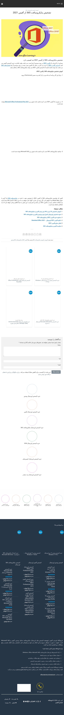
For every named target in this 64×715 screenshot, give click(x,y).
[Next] (6, 267)
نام (60, 359)
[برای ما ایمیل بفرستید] (32, 701)
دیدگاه (59, 345)
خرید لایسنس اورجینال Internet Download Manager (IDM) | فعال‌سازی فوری (19, 322)
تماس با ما (40, 692)
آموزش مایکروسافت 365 (30, 10)
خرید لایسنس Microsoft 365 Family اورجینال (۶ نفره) (47, 322)
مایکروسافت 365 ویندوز (16, 240)
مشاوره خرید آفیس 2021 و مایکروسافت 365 (49, 218)
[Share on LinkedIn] (26, 234)
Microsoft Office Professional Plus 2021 (17, 102)
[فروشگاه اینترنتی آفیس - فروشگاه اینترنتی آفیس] (32, 3)
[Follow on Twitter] (34, 701)
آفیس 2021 (47, 63)
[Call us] (30, 701)
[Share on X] (35, 234)
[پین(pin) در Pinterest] (29, 234)
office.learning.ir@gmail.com (47, 675)
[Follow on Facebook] (40, 701)
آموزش (37, 10)
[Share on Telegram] (23, 234)
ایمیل (59, 365)
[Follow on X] (36, 701)
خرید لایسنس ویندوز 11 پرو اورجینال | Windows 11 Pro (47, 281)
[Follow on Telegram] (23, 701)
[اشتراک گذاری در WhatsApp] (40, 234)
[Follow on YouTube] (25, 701)
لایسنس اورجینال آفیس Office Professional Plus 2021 (19, 281)
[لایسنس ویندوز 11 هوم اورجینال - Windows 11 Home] (32, 539)
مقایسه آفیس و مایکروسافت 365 (52, 226)
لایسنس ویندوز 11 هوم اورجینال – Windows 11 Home (32, 554)
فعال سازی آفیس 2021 (54, 223)
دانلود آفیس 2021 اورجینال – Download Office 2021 (46, 220)
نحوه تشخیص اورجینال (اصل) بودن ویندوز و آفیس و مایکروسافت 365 (42, 215)
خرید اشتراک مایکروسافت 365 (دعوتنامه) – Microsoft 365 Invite (10, 554)
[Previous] (60, 267)
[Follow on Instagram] (38, 701)
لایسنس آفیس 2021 (54, 66)
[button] (60, 4)
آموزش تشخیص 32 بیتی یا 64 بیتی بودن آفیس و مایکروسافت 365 (43, 212)
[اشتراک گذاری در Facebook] (37, 234)
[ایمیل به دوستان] (32, 234)
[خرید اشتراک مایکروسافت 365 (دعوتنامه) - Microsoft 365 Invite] (11, 539)
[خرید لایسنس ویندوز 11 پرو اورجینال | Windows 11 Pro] (53, 539)
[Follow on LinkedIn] (28, 701)
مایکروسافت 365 (5, 66)
